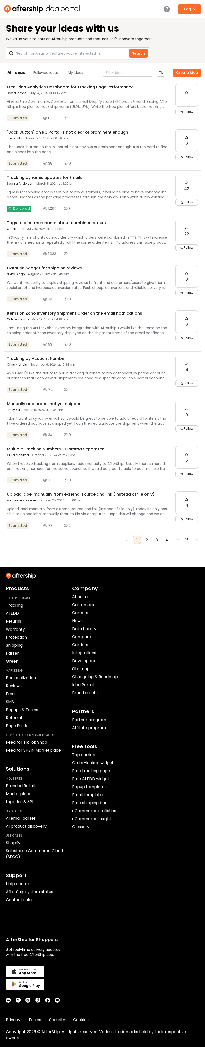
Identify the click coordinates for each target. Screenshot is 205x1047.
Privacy (13, 1020)
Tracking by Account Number (36, 358)
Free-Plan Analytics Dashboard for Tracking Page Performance (70, 87)
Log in (189, 9)
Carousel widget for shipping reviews (44, 268)
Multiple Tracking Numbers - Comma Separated (56, 449)
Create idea (187, 72)
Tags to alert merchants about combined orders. (57, 223)
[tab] (16, 72)
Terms (34, 1020)
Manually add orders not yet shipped (44, 404)
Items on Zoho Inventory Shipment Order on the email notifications (74, 313)
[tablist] (102, 72)
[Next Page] (197, 540)
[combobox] (106, 73)
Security (57, 1020)
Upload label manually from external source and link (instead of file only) (81, 494)
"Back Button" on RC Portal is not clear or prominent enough (67, 132)
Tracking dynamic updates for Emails (44, 177)
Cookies (81, 1020)
